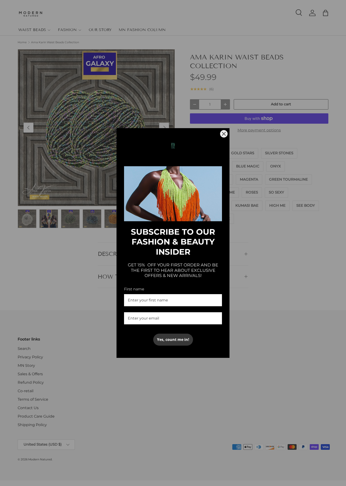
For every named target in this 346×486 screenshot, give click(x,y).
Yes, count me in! (173, 339)
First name (134, 289)
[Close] (223, 133)
